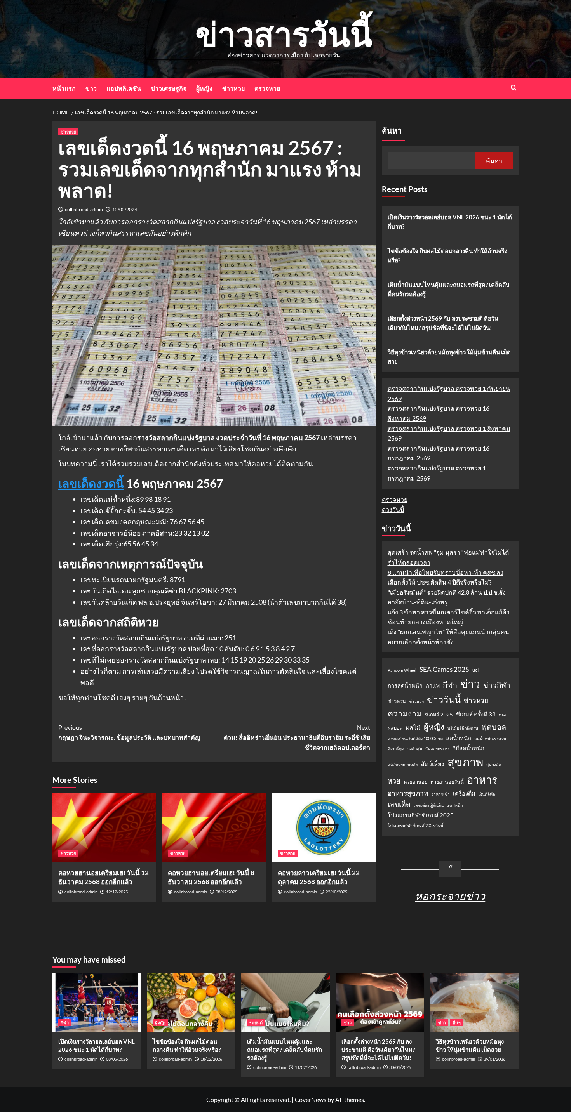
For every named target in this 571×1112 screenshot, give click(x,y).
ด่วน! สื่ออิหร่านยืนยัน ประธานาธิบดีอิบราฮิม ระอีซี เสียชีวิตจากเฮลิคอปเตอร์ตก (297, 737)
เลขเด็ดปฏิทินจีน (429, 805)
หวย (394, 781)
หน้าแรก (64, 88)
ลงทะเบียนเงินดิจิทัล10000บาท (415, 738)
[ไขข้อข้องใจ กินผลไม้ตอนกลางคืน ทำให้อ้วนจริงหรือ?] (191, 1002)
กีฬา (450, 684)
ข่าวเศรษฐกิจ (168, 88)
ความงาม (405, 713)
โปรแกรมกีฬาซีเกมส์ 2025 (421, 815)
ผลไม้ (413, 727)
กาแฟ (433, 685)
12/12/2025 (117, 891)
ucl (475, 670)
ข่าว (91, 88)
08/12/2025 (226, 891)
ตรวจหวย (267, 88)
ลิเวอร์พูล (396, 748)
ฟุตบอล (493, 726)
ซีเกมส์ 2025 (439, 714)
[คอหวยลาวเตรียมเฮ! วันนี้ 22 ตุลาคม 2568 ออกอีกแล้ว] (324, 827)
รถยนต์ (256, 1022)
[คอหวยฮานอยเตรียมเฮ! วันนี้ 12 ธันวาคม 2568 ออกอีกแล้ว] (104, 827)
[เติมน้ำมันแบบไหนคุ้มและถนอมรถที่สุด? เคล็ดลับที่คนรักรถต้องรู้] (285, 1002)
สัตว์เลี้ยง (432, 763)
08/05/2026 (117, 1059)
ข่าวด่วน (397, 701)
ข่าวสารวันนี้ (283, 33)
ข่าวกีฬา (496, 684)
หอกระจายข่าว (450, 895)
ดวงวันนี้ (393, 509)
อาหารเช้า (440, 793)
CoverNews (310, 1099)
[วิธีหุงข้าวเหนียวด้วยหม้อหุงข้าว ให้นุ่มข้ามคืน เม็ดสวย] (474, 1002)
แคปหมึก (455, 805)
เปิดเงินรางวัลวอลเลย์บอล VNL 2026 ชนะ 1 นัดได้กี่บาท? (450, 221)
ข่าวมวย (416, 701)
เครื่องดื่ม (464, 793)
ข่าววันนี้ (444, 699)
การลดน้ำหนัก (405, 685)
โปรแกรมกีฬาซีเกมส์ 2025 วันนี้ (415, 825)
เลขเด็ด (399, 804)
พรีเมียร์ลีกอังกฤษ (462, 727)
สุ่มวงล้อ (493, 764)
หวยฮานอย (415, 782)
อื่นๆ (457, 1022)
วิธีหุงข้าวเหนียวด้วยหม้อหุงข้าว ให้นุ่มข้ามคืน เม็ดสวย (449, 357)
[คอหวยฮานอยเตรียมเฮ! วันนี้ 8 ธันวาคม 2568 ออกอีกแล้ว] (214, 827)
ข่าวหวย (233, 88)
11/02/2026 (306, 1067)
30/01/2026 (400, 1067)
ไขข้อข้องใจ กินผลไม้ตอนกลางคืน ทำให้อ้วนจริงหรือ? (447, 255)
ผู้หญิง (204, 88)
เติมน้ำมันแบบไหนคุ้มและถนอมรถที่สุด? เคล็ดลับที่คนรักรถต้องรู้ (449, 289)
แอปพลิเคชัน (123, 88)
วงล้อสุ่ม (414, 748)
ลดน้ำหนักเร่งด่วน (490, 738)
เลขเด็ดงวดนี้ (91, 483)
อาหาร (482, 779)
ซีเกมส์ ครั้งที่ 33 (476, 714)
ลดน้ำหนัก (458, 738)
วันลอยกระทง (437, 748)
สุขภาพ (465, 762)
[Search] (514, 87)
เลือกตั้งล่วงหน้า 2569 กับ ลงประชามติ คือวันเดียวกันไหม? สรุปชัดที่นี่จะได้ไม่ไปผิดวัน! (443, 323)
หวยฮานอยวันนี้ (447, 782)
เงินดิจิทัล (487, 793)
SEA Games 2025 (444, 669)
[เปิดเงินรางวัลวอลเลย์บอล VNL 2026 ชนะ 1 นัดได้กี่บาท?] (96, 1002)
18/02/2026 (211, 1059)
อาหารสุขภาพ (408, 793)
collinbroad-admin (84, 209)
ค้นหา (392, 131)
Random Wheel (402, 670)
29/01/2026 (494, 1059)
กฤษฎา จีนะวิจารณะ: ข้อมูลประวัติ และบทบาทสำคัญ (129, 732)
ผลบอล (395, 728)
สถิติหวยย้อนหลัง (403, 764)
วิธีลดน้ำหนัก (468, 748)
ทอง (502, 714)
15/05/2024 (124, 209)
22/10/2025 (336, 891)
